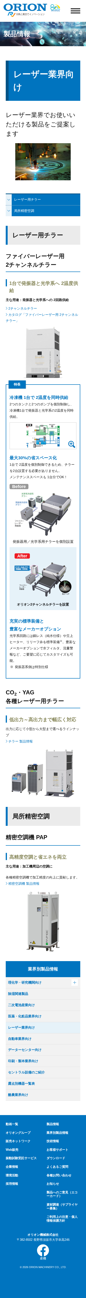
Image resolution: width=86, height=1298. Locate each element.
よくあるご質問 (57, 1166)
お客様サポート (57, 1149)
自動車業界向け (20, 1039)
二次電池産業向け (21, 1005)
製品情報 (53, 1124)
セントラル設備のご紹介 (26, 1072)
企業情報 (12, 1166)
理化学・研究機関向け (25, 982)
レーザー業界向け (21, 1027)
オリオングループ (18, 1132)
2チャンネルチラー (22, 308)
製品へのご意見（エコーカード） (62, 1194)
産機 (43, 1258)
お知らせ (53, 1183)
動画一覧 (12, 1124)
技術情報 (53, 1141)
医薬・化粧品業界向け (25, 1016)
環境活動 (12, 1175)
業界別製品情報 (57, 1132)
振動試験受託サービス (21, 1158)
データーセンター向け (25, 1050)
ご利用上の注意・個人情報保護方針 (62, 1218)
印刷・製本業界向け (23, 1061)
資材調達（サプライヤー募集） (62, 1206)
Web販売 (12, 1149)
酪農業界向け (18, 1095)
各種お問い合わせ (59, 1175)
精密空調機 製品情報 (23, 883)
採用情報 (12, 1183)
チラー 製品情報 (20, 741)
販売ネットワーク (18, 1141)
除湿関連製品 (18, 994)
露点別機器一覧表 (21, 1083)
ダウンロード (56, 1158)
